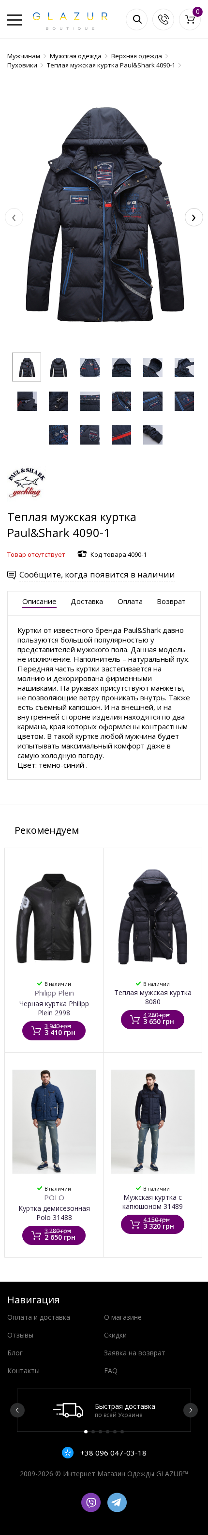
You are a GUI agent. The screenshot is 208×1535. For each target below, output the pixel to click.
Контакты (23, 1370)
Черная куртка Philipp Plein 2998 (54, 1008)
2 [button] (93, 1431)
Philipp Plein (54, 992)
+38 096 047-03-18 (112, 1452)
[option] (104, 1410)
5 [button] (115, 1431)
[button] (26, 367)
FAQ (111, 1370)
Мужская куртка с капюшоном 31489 (152, 1202)
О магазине (123, 1317)
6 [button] (122, 1431)
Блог (15, 1352)
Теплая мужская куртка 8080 (153, 997)
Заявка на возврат (134, 1352)
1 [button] (86, 1431)
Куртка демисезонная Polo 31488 (54, 1213)
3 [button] (100, 1431)
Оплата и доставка (38, 1317)
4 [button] (107, 1431)
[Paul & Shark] (26, 504)
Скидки (115, 1334)
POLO (54, 1197)
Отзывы (20, 1334)
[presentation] (14, 217)
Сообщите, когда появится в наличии (97, 574)
